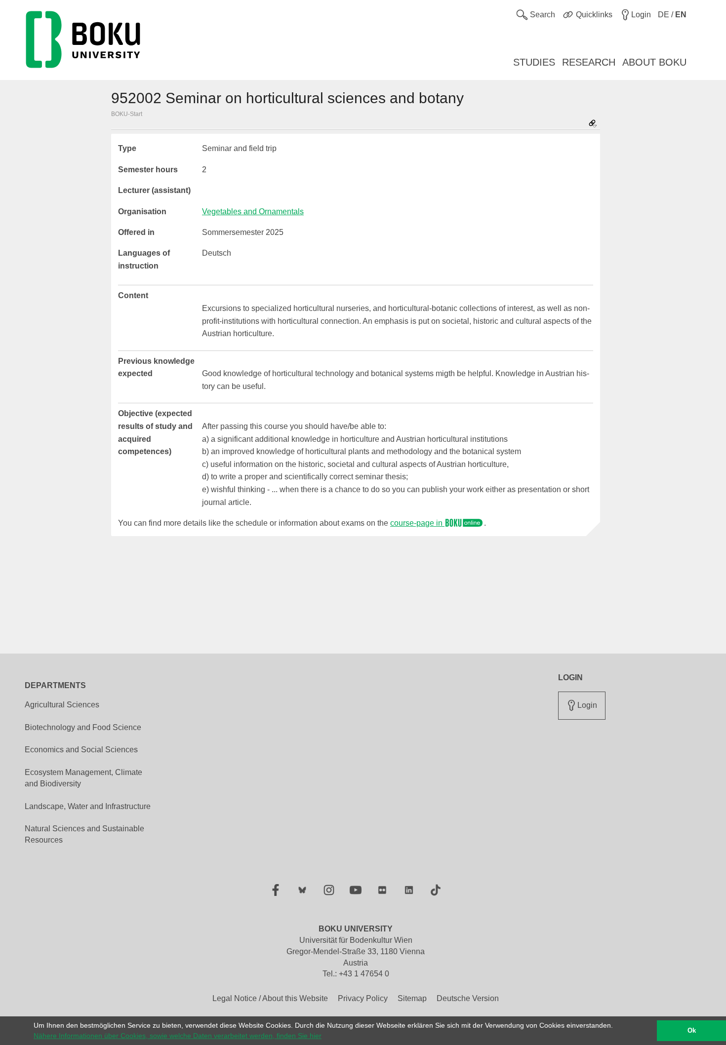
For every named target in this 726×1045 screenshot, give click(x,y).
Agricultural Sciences (62, 704)
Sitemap (412, 998)
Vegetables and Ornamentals (253, 211)
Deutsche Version (468, 998)
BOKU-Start (126, 114)
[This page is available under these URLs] (592, 124)
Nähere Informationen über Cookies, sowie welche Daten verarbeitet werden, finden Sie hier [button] (178, 1036)
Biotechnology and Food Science (83, 727)
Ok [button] (691, 1030)
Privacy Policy (363, 998)
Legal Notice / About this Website (270, 998)
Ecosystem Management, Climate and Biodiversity (83, 778)
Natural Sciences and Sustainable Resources (84, 834)
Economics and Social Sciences (81, 749)
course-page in (417, 523)
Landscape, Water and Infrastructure (88, 806)
